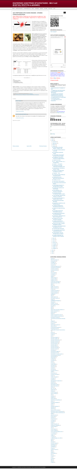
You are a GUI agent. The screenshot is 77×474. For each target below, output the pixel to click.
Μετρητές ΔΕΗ (53, 383)
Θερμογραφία (53, 357)
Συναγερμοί (53, 420)
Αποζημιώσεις (53, 273)
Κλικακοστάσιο (53, 373)
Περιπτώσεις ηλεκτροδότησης (56, 399)
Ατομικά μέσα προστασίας (55, 281)
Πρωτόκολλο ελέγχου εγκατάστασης (57, 411)
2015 (52, 253)
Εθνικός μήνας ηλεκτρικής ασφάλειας (57, 309)
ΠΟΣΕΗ (52, 403)
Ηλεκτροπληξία (53, 356)
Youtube (52, 462)
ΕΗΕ (52, 308)
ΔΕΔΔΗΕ (52, 294)
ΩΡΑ (52, 450)
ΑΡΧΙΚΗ (13, 8)
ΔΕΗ (52, 295)
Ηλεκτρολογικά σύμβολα (55, 351)
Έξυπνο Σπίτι (53, 326)
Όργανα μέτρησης (54, 393)
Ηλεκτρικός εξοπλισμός (55, 347)
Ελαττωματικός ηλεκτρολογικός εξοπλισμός (58, 318)
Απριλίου (53, 146)
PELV (52, 459)
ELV (51, 454)
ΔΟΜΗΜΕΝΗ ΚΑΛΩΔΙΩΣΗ (55, 300)
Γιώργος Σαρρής (18, 100)
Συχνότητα (53, 421)
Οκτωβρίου (54, 245)
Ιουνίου (53, 239)
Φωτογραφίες (53, 445)
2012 (52, 140)
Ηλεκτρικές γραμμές (54, 338)
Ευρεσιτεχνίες (53, 333)
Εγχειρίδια (52, 305)
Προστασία (53, 407)
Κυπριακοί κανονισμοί (54, 374)
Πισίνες (52, 401)
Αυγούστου (54, 242)
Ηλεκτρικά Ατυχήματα (54, 337)
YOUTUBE (45, 8)
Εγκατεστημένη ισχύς (54, 304)
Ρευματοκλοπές (53, 418)
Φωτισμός (52, 441)
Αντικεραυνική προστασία (55, 267)
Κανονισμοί (53, 369)
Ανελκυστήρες (53, 263)
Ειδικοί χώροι (53, 312)
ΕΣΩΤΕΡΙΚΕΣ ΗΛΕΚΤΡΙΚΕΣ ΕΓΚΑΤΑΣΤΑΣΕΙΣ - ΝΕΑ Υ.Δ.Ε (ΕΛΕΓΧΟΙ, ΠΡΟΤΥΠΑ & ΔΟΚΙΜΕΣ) (35, 4)
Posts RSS (50, 8)
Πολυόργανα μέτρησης (54, 402)
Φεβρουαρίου (54, 143)
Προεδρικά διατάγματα (54, 406)
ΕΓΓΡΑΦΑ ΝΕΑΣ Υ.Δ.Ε (27, 8)
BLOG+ (33, 8)
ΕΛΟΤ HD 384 (53, 322)
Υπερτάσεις (53, 436)
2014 (52, 251)
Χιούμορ (52, 448)
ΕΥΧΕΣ (52, 334)
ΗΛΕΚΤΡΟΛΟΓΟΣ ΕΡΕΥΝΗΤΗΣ (21, 114)
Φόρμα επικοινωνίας (60, 112)
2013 (52, 250)
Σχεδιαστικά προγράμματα (55, 425)
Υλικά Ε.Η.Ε (53, 434)
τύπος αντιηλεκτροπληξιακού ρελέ (56, 431)
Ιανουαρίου (54, 141)
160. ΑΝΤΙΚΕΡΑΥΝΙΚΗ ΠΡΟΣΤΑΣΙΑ (58, 228)
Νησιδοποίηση (53, 389)
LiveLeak (52, 458)
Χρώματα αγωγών (54, 449)
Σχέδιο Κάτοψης (53, 426)
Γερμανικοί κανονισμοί (54, 290)
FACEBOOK (37, 8)
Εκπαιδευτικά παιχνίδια (55, 317)
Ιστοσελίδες (53, 360)
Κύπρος (52, 375)
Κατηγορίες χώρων (54, 370)
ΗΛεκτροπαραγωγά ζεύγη (55, 355)
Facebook (52, 455)
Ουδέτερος (53, 396)
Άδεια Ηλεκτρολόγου (54, 259)
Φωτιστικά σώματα (54, 443)
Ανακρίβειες (53, 262)
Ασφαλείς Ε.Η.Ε (53, 280)
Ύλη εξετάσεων (53, 432)
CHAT (54, 8)
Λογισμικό (52, 379)
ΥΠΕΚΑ (52, 435)
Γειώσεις (52, 289)
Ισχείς (52, 361)
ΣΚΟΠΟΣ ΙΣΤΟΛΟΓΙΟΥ (19, 8)
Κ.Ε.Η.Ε (52, 362)
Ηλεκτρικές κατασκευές (55, 341)
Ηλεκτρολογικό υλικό (54, 352)
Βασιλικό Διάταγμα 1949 (55, 282)
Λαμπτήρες (53, 378)
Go (64, 12)
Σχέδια (52, 422)
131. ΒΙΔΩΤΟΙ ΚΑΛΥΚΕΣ (56, 160)
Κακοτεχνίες (37, 94)
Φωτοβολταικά (53, 444)
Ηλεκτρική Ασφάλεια (54, 343)
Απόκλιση (52, 275)
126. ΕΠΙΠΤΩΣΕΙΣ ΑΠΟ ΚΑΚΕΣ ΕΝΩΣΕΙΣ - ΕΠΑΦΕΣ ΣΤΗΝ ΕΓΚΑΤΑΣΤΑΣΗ (28, 13)
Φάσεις (52, 439)
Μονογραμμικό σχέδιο (54, 384)
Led (51, 457)
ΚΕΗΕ (52, 371)
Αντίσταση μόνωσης (19, 94)
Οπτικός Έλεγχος (54, 392)
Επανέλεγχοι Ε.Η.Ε (54, 328)
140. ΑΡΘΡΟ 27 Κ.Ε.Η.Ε (56, 179)
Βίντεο (52, 285)
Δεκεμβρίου (54, 248)
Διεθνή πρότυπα (53, 296)
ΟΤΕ (52, 394)
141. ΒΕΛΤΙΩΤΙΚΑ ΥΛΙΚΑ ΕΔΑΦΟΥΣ (58, 181)
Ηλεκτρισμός (53, 350)
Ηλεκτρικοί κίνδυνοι (54, 346)
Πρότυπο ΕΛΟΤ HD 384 (55, 410)
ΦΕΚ (52, 440)
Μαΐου (53, 238)
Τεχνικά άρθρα (53, 429)
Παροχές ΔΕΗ (53, 398)
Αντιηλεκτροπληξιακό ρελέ (55, 266)
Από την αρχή (53, 272)
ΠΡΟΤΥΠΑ (53, 408)
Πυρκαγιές (52, 417)
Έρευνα (52, 332)
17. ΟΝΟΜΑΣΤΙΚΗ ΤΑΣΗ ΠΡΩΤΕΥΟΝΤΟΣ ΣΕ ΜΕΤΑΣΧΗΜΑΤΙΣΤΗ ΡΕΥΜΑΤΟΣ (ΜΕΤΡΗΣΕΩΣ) (58, 91)
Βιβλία (52, 284)
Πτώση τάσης (53, 416)
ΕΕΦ (52, 307)
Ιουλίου (53, 241)
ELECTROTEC (53, 453)
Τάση (52, 427)
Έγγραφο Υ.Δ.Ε (53, 303)
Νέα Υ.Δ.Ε (52, 388)
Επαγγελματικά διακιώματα (55, 327)
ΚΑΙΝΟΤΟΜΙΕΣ (53, 364)
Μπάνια (52, 387)
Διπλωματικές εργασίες (55, 298)
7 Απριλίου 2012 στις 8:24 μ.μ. (20, 111)
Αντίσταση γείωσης (54, 268)
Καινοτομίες (53, 365)
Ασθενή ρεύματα (53, 277)
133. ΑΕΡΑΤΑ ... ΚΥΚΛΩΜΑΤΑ (57, 164)
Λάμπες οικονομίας (54, 376)
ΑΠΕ (52, 271)
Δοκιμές (52, 299)
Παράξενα (52, 397)
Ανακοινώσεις (53, 261)
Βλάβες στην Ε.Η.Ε (54, 286)
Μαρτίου (53, 144)
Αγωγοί (52, 258)
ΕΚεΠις (52, 313)
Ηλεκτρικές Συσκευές (54, 342)
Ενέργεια (52, 323)
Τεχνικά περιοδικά (54, 430)
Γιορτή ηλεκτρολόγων (54, 291)
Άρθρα (52, 276)
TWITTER (41, 8)
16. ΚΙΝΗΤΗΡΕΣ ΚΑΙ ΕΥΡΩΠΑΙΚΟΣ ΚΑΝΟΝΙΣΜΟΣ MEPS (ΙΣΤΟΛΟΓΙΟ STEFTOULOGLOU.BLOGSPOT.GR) (57, 94)
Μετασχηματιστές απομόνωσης (56, 380)
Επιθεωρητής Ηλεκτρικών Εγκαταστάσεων (28, 94)
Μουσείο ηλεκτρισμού (54, 385)
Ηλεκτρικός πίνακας (54, 348)
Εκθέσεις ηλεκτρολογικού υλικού (56, 314)
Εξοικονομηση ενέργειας (55, 324)
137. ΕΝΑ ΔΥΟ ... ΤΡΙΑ (56, 173)
